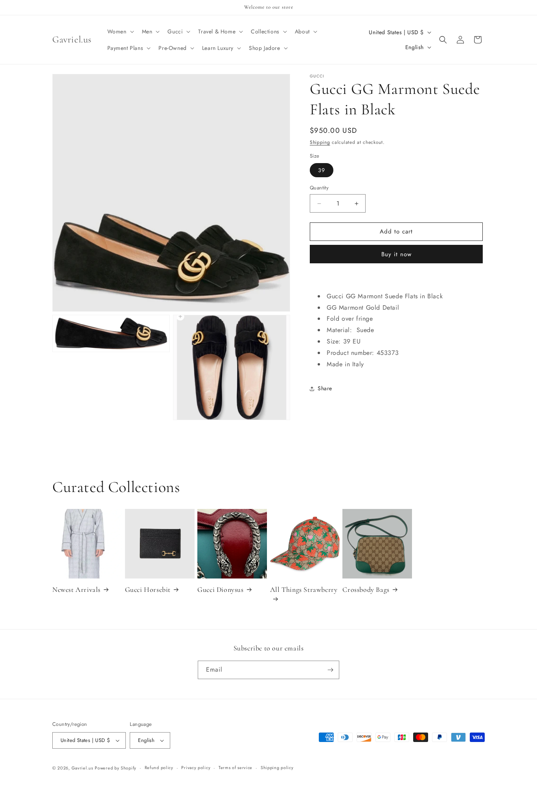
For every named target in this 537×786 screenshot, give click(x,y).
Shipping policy (277, 767)
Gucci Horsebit (148, 589)
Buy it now (396, 254)
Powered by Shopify (115, 768)
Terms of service (235, 767)
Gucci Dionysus (220, 589)
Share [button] (325, 389)
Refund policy (159, 767)
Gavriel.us (82, 768)
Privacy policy (195, 767)
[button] (120, 31)
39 (321, 170)
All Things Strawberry (304, 589)
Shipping (320, 142)
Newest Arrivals (76, 589)
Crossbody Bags (365, 589)
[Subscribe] (330, 670)
